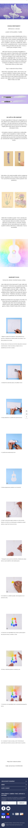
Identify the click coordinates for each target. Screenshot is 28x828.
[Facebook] (3, 808)
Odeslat (21, 803)
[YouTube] (8, 808)
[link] (14, 11)
